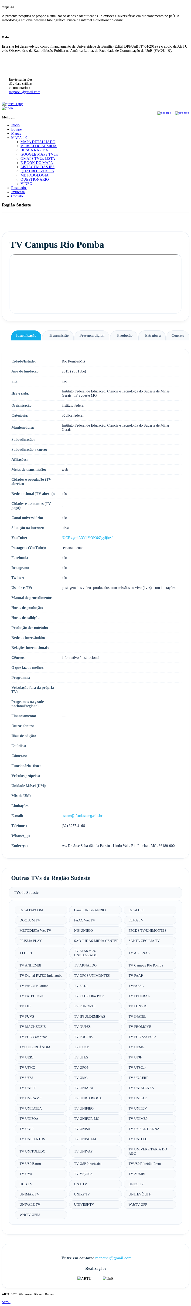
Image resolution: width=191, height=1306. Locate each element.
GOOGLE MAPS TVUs (39, 154)
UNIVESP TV (84, 1204)
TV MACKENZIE (33, 1026)
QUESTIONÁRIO (34, 179)
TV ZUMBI (137, 1174)
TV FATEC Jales (31, 996)
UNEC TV (136, 1184)
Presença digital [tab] (91, 335)
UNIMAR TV (29, 1194)
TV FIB (25, 1006)
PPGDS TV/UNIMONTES (147, 930)
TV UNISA (82, 1129)
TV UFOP (81, 1067)
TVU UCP (81, 1047)
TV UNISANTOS (32, 1139)
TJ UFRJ (26, 953)
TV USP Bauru (30, 1164)
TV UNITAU (138, 1139)
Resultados (19, 188)
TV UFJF (135, 1057)
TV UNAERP (138, 1078)
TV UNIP (26, 1129)
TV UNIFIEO (84, 1108)
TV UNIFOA (29, 1118)
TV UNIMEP (138, 1118)
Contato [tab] (177, 335)
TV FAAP (136, 975)
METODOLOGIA (34, 175)
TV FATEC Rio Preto (89, 996)
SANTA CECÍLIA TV (144, 941)
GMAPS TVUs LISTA (37, 158)
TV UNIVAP (83, 1151)
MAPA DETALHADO (37, 142)
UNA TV (80, 1184)
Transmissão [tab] (59, 335)
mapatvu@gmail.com (24, 92)
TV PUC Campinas (33, 1037)
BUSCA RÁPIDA (34, 150)
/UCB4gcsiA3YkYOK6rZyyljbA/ (87, 538)
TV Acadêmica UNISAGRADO (85, 953)
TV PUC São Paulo (142, 1037)
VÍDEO (26, 184)
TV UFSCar (137, 1067)
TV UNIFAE (138, 1098)
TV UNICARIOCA (88, 1098)
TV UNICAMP (30, 1098)
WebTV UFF (138, 1204)
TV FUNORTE (85, 1006)
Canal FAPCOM (31, 910)
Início (15, 125)
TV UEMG (136, 1047)
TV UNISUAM (85, 1139)
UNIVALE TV (30, 1204)
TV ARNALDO (85, 965)
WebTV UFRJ (30, 1215)
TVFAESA (136, 986)
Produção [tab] (125, 335)
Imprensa (18, 192)
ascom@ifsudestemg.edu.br (82, 816)
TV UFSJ (26, 1078)
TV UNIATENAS (141, 1088)
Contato (17, 196)
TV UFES (81, 1057)
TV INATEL (137, 1016)
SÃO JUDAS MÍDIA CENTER (96, 941)
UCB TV (26, 1184)
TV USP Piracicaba (88, 1164)
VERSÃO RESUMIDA (38, 146)
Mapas (16, 133)
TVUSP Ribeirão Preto (145, 1164)
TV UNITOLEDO (32, 1151)
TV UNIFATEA (31, 1108)
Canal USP (136, 910)
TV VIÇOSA (83, 1174)
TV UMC (81, 1078)
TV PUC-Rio (83, 1037)
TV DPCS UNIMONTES (92, 975)
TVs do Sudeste (26, 893)
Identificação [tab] (26, 335)
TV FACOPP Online (34, 986)
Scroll (6, 1302)
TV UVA (26, 1174)
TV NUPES (82, 1026)
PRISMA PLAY (31, 941)
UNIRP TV (82, 1194)
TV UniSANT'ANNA (144, 1129)
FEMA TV (136, 920)
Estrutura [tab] (153, 335)
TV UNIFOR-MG (86, 1118)
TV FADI (81, 986)
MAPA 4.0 (19, 138)
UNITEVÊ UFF (140, 1194)
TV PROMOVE (140, 1026)
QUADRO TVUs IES (37, 171)
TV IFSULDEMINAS (89, 1016)
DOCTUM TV (30, 920)
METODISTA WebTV (35, 930)
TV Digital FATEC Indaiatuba (41, 975)
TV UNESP (28, 1088)
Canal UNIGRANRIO (90, 910)
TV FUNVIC (138, 1006)
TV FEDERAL (139, 996)
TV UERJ (27, 1057)
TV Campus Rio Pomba (146, 965)
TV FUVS (27, 1016)
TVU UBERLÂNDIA (35, 1047)
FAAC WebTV (84, 920)
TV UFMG (27, 1067)
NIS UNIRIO (83, 930)
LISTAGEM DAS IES (37, 167)
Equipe (16, 129)
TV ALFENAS (139, 953)
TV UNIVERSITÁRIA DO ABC (148, 1151)
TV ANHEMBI (30, 965)
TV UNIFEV (138, 1108)
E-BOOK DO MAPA (36, 163)
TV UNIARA (83, 1088)
